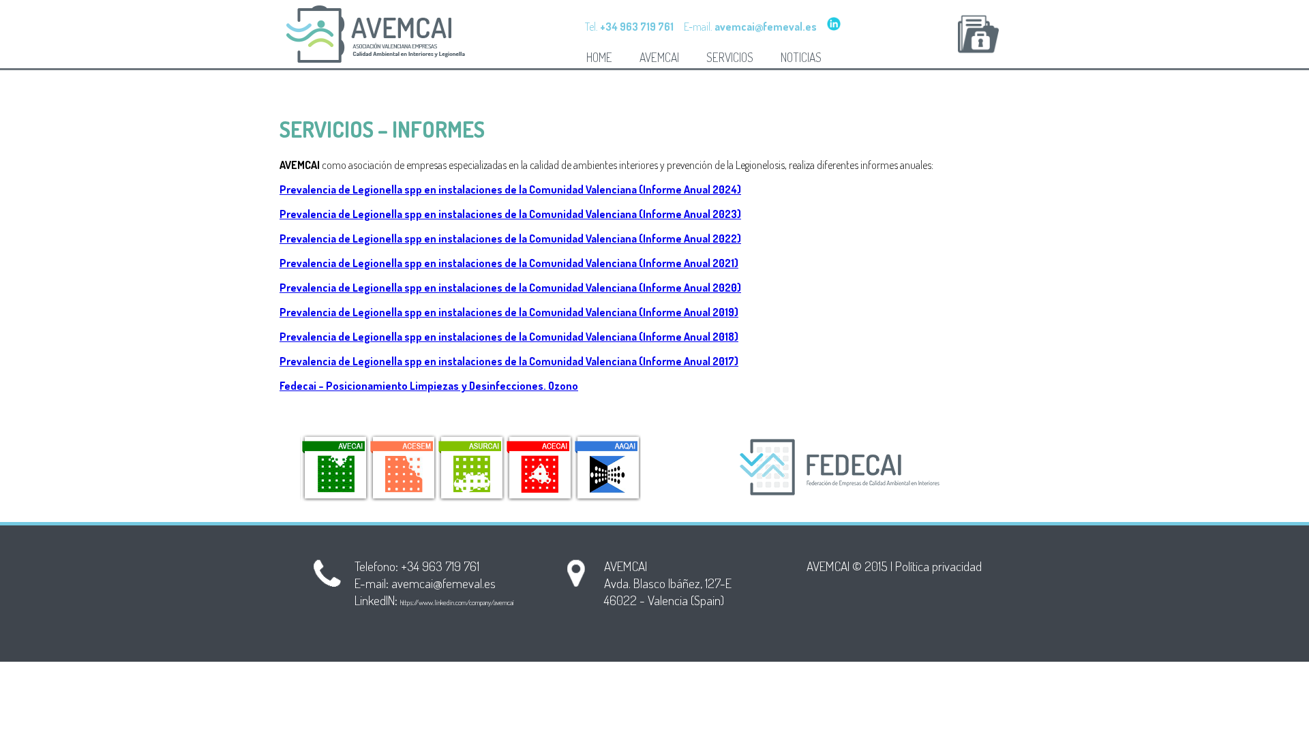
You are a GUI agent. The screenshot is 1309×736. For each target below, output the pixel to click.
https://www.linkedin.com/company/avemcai (457, 602)
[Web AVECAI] (334, 467)
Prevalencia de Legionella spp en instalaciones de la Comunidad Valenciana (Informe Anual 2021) (509, 263)
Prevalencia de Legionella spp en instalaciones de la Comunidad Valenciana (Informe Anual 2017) (509, 361)
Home (599, 57)
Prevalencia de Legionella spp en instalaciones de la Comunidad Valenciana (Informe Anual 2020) (510, 287)
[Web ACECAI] (539, 467)
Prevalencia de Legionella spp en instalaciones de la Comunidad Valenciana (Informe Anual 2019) (509, 312)
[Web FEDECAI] (842, 467)
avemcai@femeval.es (443, 583)
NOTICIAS (801, 57)
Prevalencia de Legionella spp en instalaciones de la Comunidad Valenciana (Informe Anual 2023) (510, 214)
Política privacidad (938, 565)
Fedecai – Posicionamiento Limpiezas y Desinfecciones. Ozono (429, 386)
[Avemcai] (382, 60)
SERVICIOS (729, 57)
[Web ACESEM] (402, 467)
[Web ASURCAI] (470, 467)
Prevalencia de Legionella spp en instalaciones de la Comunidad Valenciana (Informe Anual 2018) (509, 336)
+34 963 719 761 (440, 565)
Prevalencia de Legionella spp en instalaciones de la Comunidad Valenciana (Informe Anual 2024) (510, 189)
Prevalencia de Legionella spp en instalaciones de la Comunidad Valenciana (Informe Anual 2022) (510, 238)
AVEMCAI (659, 57)
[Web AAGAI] (607, 467)
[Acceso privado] (978, 34)
